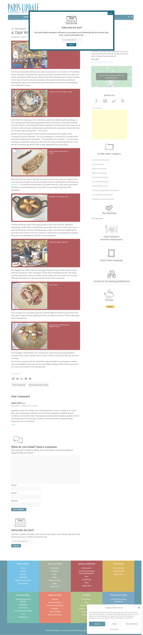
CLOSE (110, 13)
